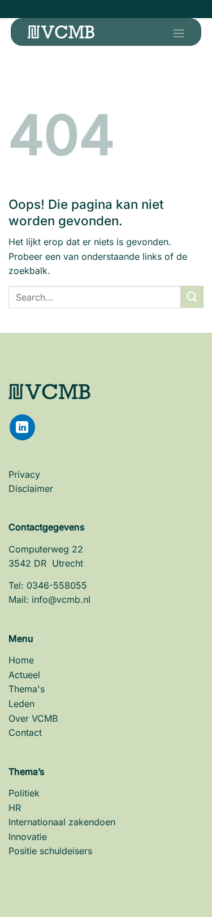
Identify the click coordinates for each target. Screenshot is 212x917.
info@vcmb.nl (61, 599)
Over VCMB (33, 718)
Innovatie (27, 836)
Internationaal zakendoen (61, 822)
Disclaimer (30, 488)
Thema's (26, 689)
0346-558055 (57, 585)
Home (21, 660)
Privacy (24, 474)
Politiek (24, 793)
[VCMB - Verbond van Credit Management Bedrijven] (61, 31)
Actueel (24, 674)
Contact (25, 732)
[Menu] (174, 33)
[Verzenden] (192, 297)
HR (14, 807)
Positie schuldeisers (50, 850)
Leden (21, 703)
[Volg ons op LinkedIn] (22, 427)
